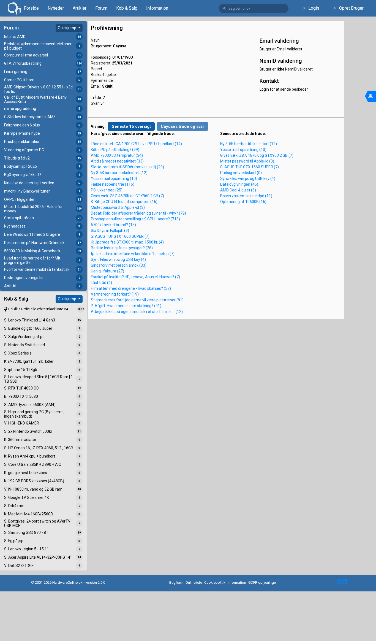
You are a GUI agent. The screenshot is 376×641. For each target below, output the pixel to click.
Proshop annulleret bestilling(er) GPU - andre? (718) (135, 219)
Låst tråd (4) (101, 282)
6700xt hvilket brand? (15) (113, 225)
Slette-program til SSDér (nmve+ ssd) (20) (127, 167)
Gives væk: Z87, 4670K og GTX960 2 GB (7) (127, 196)
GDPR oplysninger (262, 582)
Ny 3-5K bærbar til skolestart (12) (119, 173)
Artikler (79, 8)
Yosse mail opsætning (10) (114, 178)
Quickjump (67, 28)
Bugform (176, 582)
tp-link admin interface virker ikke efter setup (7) (133, 253)
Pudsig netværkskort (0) (241, 173)
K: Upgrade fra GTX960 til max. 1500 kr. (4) (127, 242)
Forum (101, 8)
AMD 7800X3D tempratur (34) (117, 155)
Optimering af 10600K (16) (243, 201)
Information (157, 8)
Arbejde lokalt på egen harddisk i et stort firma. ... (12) (137, 311)
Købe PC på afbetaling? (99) (115, 149)
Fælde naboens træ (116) (112, 184)
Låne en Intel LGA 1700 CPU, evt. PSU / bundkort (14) (136, 144)
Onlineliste (194, 582)
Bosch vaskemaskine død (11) (246, 196)
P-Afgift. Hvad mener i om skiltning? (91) (126, 306)
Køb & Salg (126, 8)
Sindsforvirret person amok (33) (118, 265)
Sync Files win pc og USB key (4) (118, 259)
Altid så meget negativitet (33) (117, 161)
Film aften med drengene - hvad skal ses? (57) (131, 288)
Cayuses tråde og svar (182, 126)
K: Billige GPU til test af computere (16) (124, 201)
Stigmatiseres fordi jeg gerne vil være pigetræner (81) (137, 300)
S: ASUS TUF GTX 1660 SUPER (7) (120, 236)
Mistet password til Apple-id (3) (118, 207)
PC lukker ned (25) (106, 190)
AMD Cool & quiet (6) (238, 190)
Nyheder (56, 8)
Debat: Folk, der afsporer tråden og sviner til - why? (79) (138, 213)
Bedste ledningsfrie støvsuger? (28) (122, 248)
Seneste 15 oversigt (131, 126)
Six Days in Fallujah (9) (110, 230)
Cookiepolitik (214, 582)
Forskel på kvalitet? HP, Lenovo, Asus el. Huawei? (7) (135, 277)
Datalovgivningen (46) (239, 184)
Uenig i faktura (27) (107, 271)
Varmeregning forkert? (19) (115, 294)
